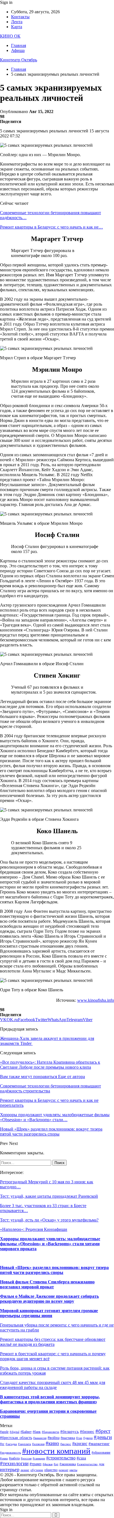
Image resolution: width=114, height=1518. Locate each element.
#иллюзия (38, 1444)
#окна (4, 1458)
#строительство (61, 1458)
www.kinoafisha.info (95, 1000)
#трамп (36, 1464)
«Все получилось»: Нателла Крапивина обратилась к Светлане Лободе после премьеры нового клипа (50, 1064)
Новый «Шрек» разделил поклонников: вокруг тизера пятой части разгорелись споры (54, 1270)
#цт (56, 1464)
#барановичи (50, 1431)
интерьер (9, 1469)
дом (101, 1464)
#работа (14, 1458)
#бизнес (87, 1431)
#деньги (103, 1437)
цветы (73, 1470)
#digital (14, 1431)
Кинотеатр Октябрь (18, 59)
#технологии (14, 1463)
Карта (16, 26)
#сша (81, 1458)
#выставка (68, 1438)
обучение (36, 1470)
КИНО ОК (10, 36)
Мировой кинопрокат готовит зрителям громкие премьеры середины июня (49, 1313)
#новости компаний (56, 1450)
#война (53, 1438)
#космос (65, 1444)
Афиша (18, 50)
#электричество (87, 1464)
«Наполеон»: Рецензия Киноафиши (33, 1229)
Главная (18, 45)
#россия (26, 1458)
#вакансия (39, 1438)
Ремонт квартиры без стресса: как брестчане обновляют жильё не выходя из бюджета (52, 1342)
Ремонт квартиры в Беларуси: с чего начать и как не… (51, 227)
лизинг (24, 1470)
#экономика (67, 1464)
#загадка (11, 1444)
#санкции (39, 1458)
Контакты (20, 16)
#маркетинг (99, 1443)
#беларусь (69, 1431)
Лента (16, 21)
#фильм (48, 1464)
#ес (2, 1444)
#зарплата (24, 1444)
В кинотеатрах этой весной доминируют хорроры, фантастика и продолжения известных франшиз (50, 1399)
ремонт (63, 1470)
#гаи (79, 1438)
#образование (101, 1452)
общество (51, 1470)
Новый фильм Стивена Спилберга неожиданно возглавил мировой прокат (47, 1284)
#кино (52, 1443)
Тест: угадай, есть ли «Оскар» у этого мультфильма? (49, 1220)
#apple (4, 1432)
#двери (88, 1438)
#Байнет (26, 1432)
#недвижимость (10, 1452)
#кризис (79, 1443)
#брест (102, 1431)
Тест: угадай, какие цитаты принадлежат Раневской (49, 1196)
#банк (37, 1432)
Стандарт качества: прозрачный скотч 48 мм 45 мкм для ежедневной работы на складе (52, 1385)
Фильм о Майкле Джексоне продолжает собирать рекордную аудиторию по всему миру (49, 1299)
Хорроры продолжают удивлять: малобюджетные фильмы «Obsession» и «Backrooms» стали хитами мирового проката (50, 1243)
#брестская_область (16, 1438)
